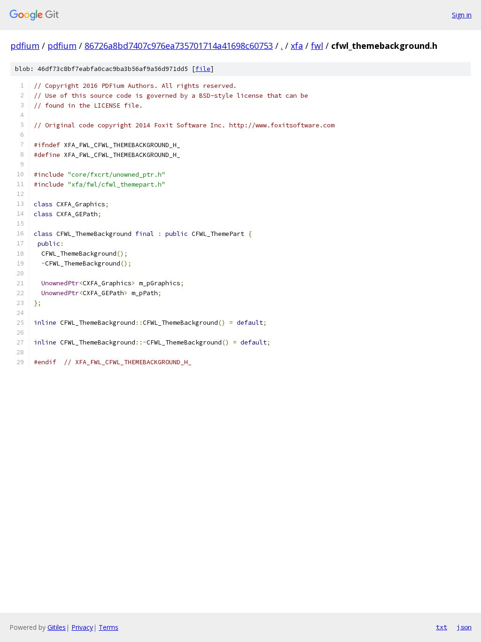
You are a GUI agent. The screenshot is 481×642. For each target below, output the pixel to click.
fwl (317, 45)
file (202, 69)
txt (441, 627)
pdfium (24, 45)
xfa (297, 45)
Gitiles (56, 627)
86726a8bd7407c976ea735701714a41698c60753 (179, 45)
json (464, 627)
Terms (108, 627)
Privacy (82, 627)
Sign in (462, 14)
